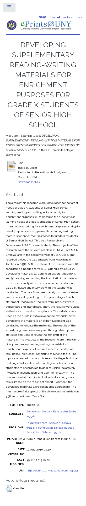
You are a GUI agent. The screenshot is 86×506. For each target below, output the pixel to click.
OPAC (42, 17)
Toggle (9, 8)
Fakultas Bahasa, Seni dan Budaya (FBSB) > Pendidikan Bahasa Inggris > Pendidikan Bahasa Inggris (51, 427)
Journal (54, 17)
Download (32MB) (29, 182)
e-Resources (72, 17)
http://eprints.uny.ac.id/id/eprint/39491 (52, 470)
